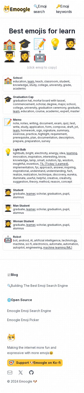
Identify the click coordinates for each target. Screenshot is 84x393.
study (33, 85)
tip (59, 160)
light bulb (19, 149)
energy (53, 153)
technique (45, 174)
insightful (19, 163)
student (64, 81)
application (36, 126)
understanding (56, 171)
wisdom (67, 160)
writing (33, 123)
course (40, 111)
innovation (20, 156)
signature (49, 130)
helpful (41, 178)
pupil (66, 193)
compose (59, 126)
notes (24, 123)
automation (70, 244)
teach (39, 81)
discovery (59, 174)
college (43, 85)
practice (31, 134)
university (55, 85)
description (66, 137)
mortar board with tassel (49, 100)
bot (15, 240)
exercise (19, 134)
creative (52, 178)
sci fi (29, 244)
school (17, 77)
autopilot (19, 247)
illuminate (19, 178)
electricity (41, 153)
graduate (74, 107)
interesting (50, 156)
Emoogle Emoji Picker (23, 320)
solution (51, 160)
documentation (47, 137)
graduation (54, 193)
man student (21, 205)
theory (33, 181)
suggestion (20, 181)
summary (63, 130)
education (19, 81)
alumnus (18, 197)
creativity (65, 178)
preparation (32, 141)
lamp (32, 160)
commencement (24, 104)
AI (31, 240)
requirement (59, 134)
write (16, 126)
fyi (36, 167)
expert (64, 111)
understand (37, 171)
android (24, 240)
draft (70, 126)
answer (58, 167)
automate (55, 244)
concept (66, 181)
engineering (34, 247)
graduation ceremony (52, 107)
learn (31, 81)
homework (28, 130)
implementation (23, 167)
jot (76, 126)
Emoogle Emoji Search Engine (29, 311)
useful (31, 178)
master (75, 111)
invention (32, 163)
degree (52, 104)
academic (19, 88)
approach (46, 167)
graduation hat (22, 100)
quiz (66, 123)
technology (69, 240)
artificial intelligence (47, 240)
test (72, 123)
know (61, 156)
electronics (40, 244)
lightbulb (18, 153)
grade (67, 85)
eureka (71, 174)
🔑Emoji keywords (64, 9)
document (46, 123)
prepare (18, 141)
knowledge (20, 85)
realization (30, 174)
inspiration (35, 156)
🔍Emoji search (40, 9)
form (48, 126)
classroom (51, 81)
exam (58, 123)
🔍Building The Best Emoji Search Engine (37, 285)
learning (72, 153)
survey (45, 141)
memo (17, 119)
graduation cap (23, 97)
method (44, 181)
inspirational (21, 171)
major (61, 104)
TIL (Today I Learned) (54, 163)
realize (17, 174)
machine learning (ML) (57, 247)
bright (29, 153)
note (16, 123)
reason (55, 181)
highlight (43, 134)
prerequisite (21, 137)
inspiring (69, 167)
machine (18, 244)
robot (17, 236)
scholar (40, 104)
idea (62, 153)
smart (41, 160)
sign (39, 130)
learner (30, 193)
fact (69, 171)
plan (33, 137)
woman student (23, 221)
